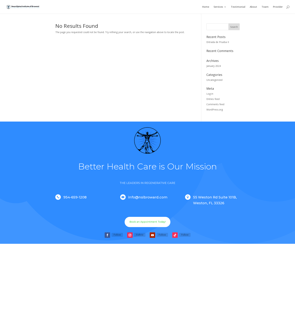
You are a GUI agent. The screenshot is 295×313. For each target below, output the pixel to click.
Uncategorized (214, 79)
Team (265, 7)
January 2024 (213, 66)
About (253, 7)
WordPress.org (214, 109)
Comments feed (215, 104)
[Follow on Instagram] (130, 235)
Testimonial (238, 7)
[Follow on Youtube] (152, 235)
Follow (117, 234)
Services (218, 7)
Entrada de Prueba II (217, 42)
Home (205, 7)
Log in (209, 93)
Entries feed (213, 99)
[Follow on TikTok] (175, 235)
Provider (278, 7)
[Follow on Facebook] (107, 235)
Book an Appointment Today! (147, 221)
